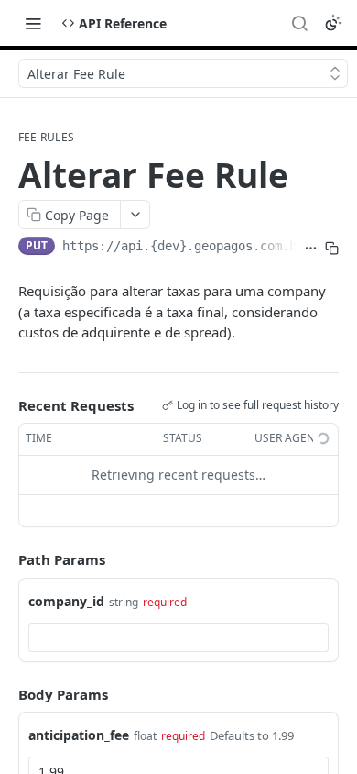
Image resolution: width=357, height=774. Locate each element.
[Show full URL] (311, 248)
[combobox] (178, 637)
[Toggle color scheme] (333, 23)
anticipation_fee (78, 735)
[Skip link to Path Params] (5, 559)
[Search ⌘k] (299, 23)
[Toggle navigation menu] (33, 23)
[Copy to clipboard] (332, 248)
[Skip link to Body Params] (5, 694)
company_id (66, 601)
